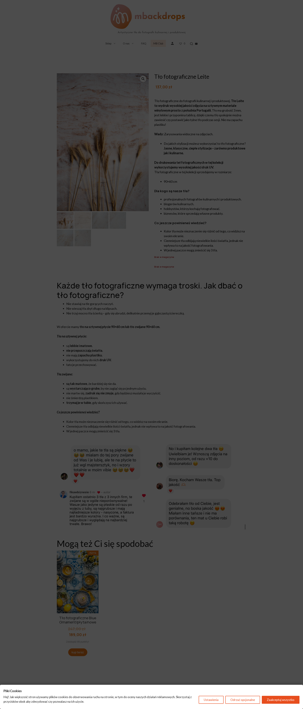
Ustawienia (211, 700)
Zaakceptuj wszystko (280, 700)
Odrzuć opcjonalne (242, 700)
